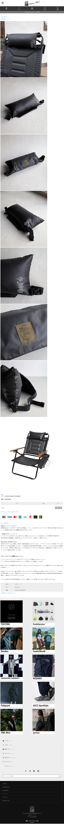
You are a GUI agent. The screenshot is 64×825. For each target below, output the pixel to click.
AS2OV (5, 16)
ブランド (8, 740)
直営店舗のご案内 (5, 800)
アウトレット (9, 766)
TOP (1, 14)
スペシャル (9, 753)
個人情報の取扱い (5, 790)
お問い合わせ (15, 511)
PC (37, 820)
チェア (8, 19)
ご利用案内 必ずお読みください (8, 593)
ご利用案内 (4, 783)
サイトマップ (4, 793)
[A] (2, 16)
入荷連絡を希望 (58, 507)
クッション (8, 17)
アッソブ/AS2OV (5, 523)
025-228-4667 (33, 816)
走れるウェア (10, 757)
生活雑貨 (3, 17)
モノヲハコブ (9, 761)
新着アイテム (9, 749)
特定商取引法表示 (5, 787)
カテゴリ (8, 744)
